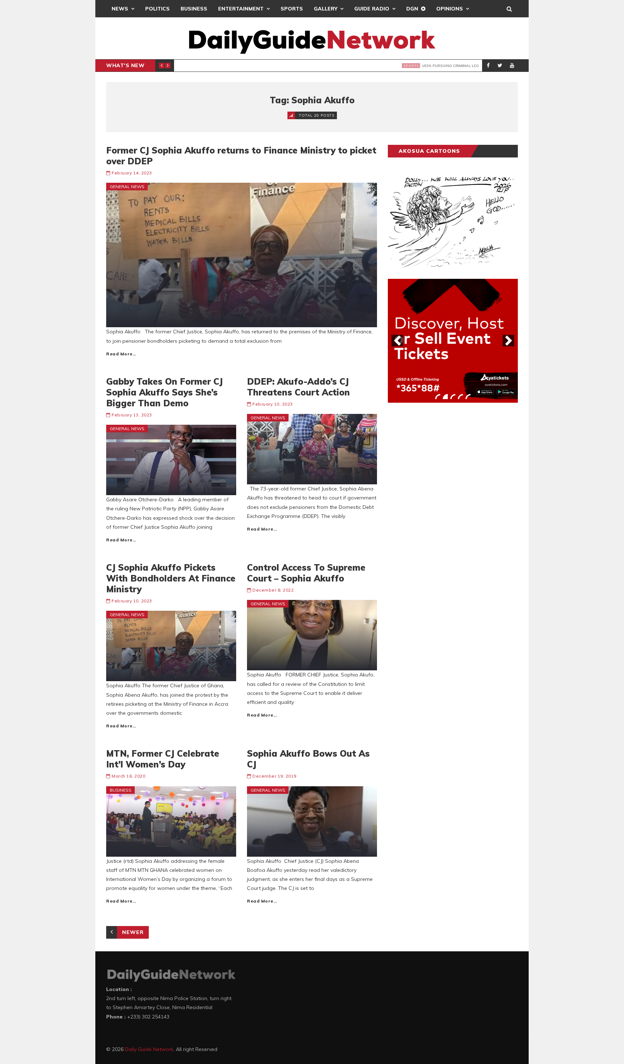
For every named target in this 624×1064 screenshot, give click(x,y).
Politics (157, 8)
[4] (460, 396)
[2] (445, 396)
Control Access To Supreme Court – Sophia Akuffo (306, 573)
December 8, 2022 (273, 590)
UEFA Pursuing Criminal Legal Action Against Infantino (289, 65)
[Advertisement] (442, 521)
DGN (412, 8)
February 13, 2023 (132, 415)
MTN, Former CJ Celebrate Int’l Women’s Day (162, 759)
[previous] (397, 340)
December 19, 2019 (274, 776)
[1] (437, 396)
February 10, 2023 (272, 404)
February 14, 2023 (132, 173)
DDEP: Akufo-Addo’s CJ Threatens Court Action (298, 387)
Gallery (325, 8)
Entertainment (241, 8)
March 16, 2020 (128, 776)
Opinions (449, 8)
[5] (468, 396)
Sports (292, 8)
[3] (452, 396)
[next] (508, 340)
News (120, 8)
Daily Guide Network (149, 1049)
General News (127, 186)
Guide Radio (371, 8)
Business (194, 8)
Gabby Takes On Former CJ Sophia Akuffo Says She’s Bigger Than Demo (164, 392)
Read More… (121, 353)
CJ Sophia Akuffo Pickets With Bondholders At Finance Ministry (170, 578)
